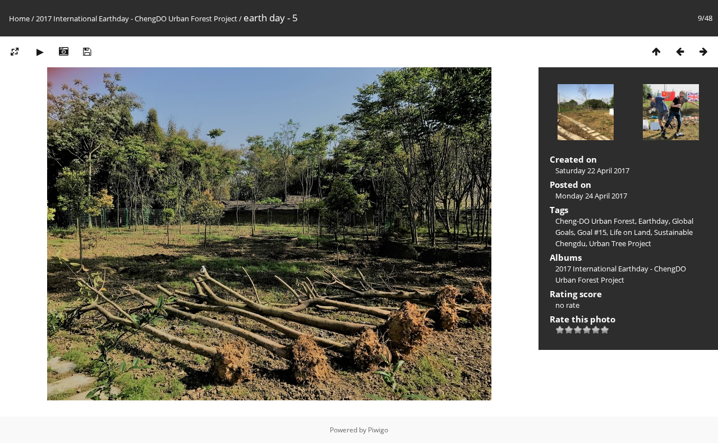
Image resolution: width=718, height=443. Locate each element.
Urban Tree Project (620, 243)
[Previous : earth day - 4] (680, 51)
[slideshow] (40, 51)
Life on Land (630, 232)
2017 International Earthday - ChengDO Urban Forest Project (136, 18)
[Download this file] (87, 51)
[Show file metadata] (63, 51)
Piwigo (378, 430)
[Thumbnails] (656, 51)
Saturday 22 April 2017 (592, 170)
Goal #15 (591, 232)
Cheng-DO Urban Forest (595, 221)
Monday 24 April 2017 (591, 196)
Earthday (653, 221)
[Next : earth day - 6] (703, 51)
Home (19, 18)
